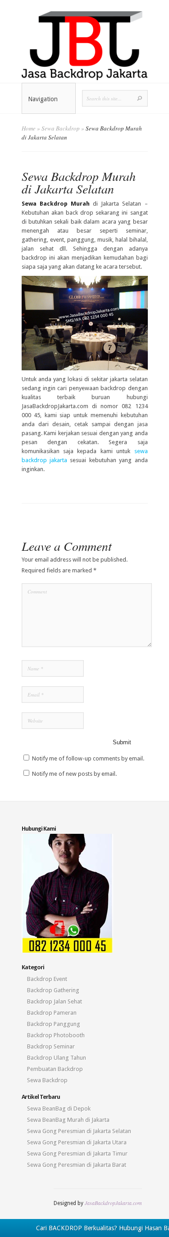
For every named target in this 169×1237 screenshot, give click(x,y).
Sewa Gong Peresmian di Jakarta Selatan (79, 1131)
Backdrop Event (47, 979)
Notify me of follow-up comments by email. (88, 758)
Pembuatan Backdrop (55, 1069)
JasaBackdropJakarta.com (113, 1202)
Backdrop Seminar (51, 1046)
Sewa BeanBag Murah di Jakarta (68, 1119)
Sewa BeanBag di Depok (59, 1108)
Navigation (43, 99)
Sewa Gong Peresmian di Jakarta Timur (77, 1153)
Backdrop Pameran (52, 1012)
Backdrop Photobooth (56, 1035)
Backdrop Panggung (53, 1024)
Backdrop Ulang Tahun (56, 1057)
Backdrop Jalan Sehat (54, 1001)
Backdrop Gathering (53, 990)
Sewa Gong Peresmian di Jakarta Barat (76, 1164)
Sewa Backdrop (60, 128)
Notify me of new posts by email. (74, 773)
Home (29, 128)
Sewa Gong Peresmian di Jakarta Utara (77, 1142)
